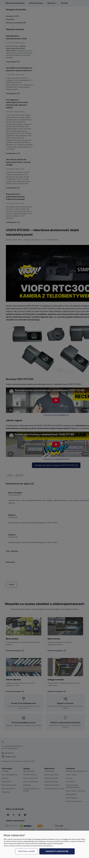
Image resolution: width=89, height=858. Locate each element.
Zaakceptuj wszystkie (57, 851)
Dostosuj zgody (26, 851)
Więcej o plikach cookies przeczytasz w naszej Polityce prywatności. (28, 846)
